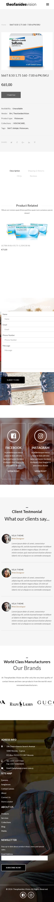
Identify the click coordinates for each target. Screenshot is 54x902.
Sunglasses (6, 784)
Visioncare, (24, 128)
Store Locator (7, 801)
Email (5, 325)
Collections (6, 822)
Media (4, 831)
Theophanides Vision (21, 889)
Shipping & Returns (36, 170)
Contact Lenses (7, 789)
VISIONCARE (19, 123)
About (3, 793)
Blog (3, 826)
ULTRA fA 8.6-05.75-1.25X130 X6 (15, 245)
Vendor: (4, 113)
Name (5, 314)
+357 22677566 (17, 761)
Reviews (33, 176)
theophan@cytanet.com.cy (22, 768)
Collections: (6, 123)
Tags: (3, 128)
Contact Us (6, 797)
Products (5, 814)
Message (6, 346)
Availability (6, 108)
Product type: (7, 118)
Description (15, 170)
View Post (14, 471)
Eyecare (4, 780)
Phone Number (9, 335)
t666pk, (16, 128)
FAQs (19, 176)
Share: (4, 142)
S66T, (9, 128)
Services (4, 818)
